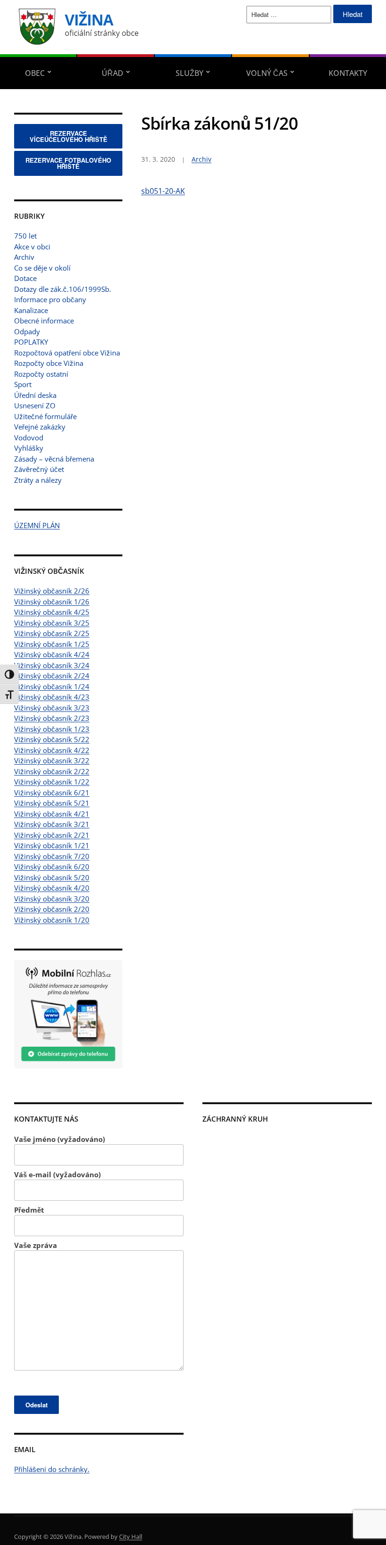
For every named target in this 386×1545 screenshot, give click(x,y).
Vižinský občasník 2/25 (51, 633)
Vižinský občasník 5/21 (51, 803)
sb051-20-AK (163, 191)
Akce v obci (32, 246)
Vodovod (28, 437)
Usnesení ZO (35, 405)
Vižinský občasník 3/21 (51, 824)
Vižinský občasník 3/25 (51, 623)
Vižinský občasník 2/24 (51, 675)
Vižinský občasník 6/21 (51, 792)
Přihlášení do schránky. (51, 1469)
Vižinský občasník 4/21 (51, 813)
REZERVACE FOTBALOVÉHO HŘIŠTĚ (68, 163)
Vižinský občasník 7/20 (51, 856)
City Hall (130, 1536)
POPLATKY (31, 342)
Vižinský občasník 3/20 (51, 898)
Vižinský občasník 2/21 (51, 835)
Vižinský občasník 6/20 (51, 866)
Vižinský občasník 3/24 (51, 665)
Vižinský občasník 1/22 (51, 781)
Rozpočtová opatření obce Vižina (67, 352)
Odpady (27, 331)
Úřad (112, 73)
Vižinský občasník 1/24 (51, 686)
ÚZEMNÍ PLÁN (37, 525)
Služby (189, 73)
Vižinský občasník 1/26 (51, 601)
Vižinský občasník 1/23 (51, 729)
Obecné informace (44, 320)
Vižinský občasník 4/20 (51, 887)
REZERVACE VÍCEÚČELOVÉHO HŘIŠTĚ (68, 136)
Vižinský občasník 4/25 (51, 612)
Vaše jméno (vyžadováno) (59, 1139)
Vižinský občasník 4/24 (51, 654)
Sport (23, 384)
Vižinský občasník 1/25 (51, 644)
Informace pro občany (50, 299)
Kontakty (348, 73)
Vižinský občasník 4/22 (51, 750)
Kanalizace (31, 310)
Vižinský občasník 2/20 (51, 909)
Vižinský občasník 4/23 (51, 697)
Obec (35, 73)
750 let (25, 235)
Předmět (29, 1210)
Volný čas (267, 73)
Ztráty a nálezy (38, 480)
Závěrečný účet (39, 469)
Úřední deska (35, 395)
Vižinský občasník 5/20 (51, 877)
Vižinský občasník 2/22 (51, 771)
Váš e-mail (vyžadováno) (57, 1174)
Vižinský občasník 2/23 (51, 718)
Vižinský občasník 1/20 (51, 920)
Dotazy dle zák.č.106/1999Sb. (62, 289)
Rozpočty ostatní (41, 374)
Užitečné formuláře (45, 416)
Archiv (24, 257)
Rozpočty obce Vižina (48, 363)
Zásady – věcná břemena (54, 458)
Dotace (25, 278)
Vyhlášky (28, 448)
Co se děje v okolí (42, 268)
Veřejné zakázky (39, 426)
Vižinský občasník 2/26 (51, 590)
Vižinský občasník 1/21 (51, 845)
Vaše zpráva (35, 1245)
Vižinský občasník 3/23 (51, 707)
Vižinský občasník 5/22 (51, 739)
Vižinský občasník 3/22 (51, 760)
